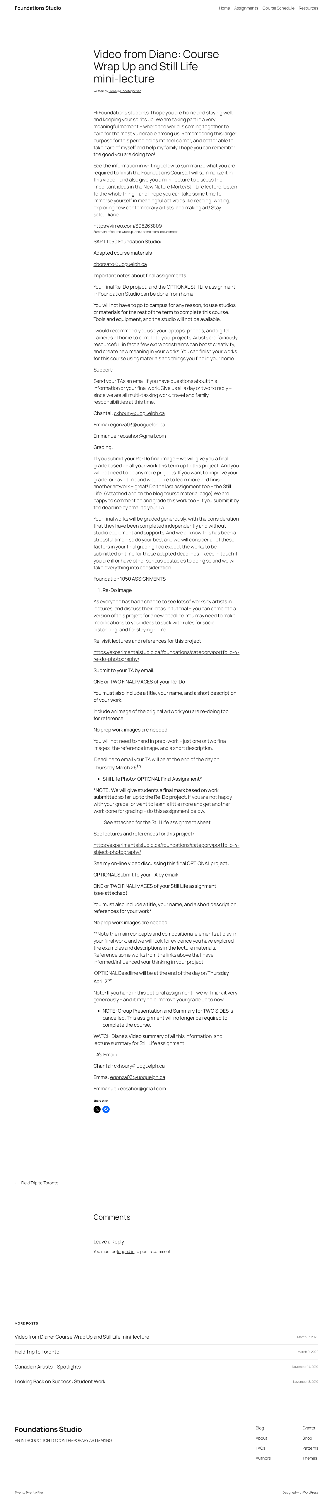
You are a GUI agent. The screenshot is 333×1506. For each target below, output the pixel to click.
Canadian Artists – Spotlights (48, 1367)
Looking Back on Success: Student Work (60, 1381)
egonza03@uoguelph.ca (137, 424)
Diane (113, 91)
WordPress (310, 1492)
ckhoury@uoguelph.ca (139, 413)
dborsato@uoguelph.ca (120, 264)
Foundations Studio (38, 8)
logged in (125, 1251)
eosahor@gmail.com (143, 435)
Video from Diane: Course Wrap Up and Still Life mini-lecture (82, 1337)
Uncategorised (130, 91)
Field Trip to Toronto (39, 1182)
